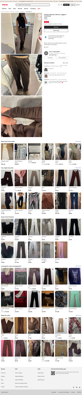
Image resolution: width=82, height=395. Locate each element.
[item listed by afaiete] (21, 250)
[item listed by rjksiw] (61, 178)
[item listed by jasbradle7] (61, 299)
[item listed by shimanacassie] (7, 250)
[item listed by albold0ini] (74, 325)
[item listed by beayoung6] (7, 325)
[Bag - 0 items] (61, 5)
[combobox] (33, 4)
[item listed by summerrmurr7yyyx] (61, 227)
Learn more (51, 38)
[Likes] (59, 5)
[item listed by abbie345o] (74, 348)
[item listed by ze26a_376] (74, 276)
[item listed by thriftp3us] (74, 178)
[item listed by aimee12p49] (21, 325)
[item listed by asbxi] (48, 178)
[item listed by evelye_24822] (21, 227)
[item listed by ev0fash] (34, 227)
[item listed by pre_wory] (61, 325)
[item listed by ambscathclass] (61, 250)
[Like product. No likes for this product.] (39, 15)
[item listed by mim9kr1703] (7, 299)
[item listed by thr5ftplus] (34, 299)
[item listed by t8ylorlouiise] (7, 276)
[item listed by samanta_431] (34, 348)
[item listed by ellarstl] (21, 348)
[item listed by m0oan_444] (48, 200)
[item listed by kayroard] (61, 200)
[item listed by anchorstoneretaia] (48, 348)
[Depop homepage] (5, 5)
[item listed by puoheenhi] (21, 299)
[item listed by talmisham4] (48, 227)
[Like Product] (12, 145)
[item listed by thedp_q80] (48, 325)
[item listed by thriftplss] (48, 276)
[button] (58, 54)
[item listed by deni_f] (21, 200)
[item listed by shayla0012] (61, 348)
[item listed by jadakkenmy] (34, 200)
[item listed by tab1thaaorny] (74, 299)
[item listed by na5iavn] (34, 276)
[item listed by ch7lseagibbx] (7, 178)
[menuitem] (4, 8)
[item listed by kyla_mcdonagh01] (7, 151)
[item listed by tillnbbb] (34, 325)
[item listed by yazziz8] (34, 178)
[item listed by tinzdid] (21, 178)
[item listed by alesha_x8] (7, 200)
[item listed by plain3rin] (21, 276)
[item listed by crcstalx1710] (61, 276)
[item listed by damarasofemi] (34, 250)
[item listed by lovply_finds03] (74, 227)
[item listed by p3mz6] (74, 200)
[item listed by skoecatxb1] (48, 299)
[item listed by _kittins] (7, 227)
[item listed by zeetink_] (7, 348)
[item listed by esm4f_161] (48, 250)
